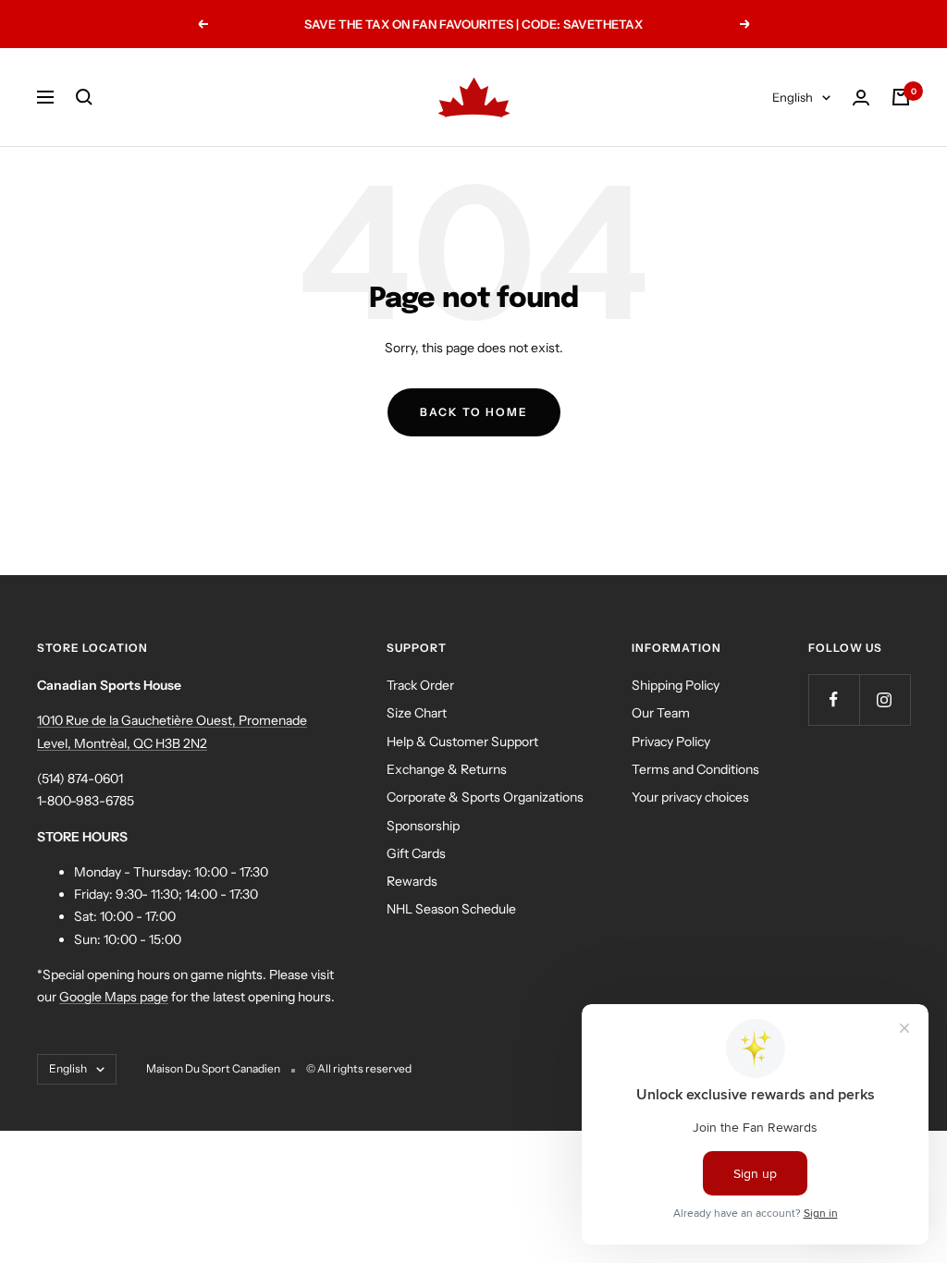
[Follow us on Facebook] (833, 699)
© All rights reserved (359, 1068)
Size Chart (417, 713)
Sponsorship (423, 825)
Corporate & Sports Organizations (485, 797)
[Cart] (901, 97)
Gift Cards (416, 853)
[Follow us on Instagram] (884, 699)
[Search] (84, 97)
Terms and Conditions (695, 769)
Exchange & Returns (447, 769)
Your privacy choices (690, 797)
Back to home (474, 412)
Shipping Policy (675, 685)
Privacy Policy (671, 741)
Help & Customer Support (462, 741)
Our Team (661, 713)
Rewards (412, 881)
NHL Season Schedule (451, 909)
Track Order (420, 685)
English (792, 97)
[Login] (861, 97)
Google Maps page (113, 996)
